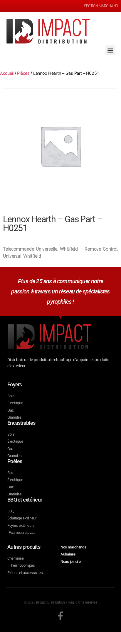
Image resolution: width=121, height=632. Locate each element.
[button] (110, 50)
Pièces (23, 73)
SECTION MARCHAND (101, 6)
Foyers (14, 384)
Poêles (14, 461)
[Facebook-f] (60, 615)
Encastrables (21, 423)
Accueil (7, 73)
